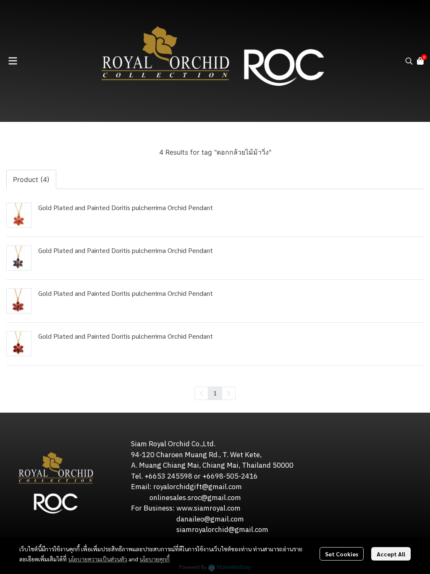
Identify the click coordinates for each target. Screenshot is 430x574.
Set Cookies (341, 554)
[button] (409, 61)
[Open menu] (12, 61)
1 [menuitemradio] (215, 393)
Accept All (391, 554)
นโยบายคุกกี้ (154, 559)
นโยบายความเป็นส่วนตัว (97, 559)
